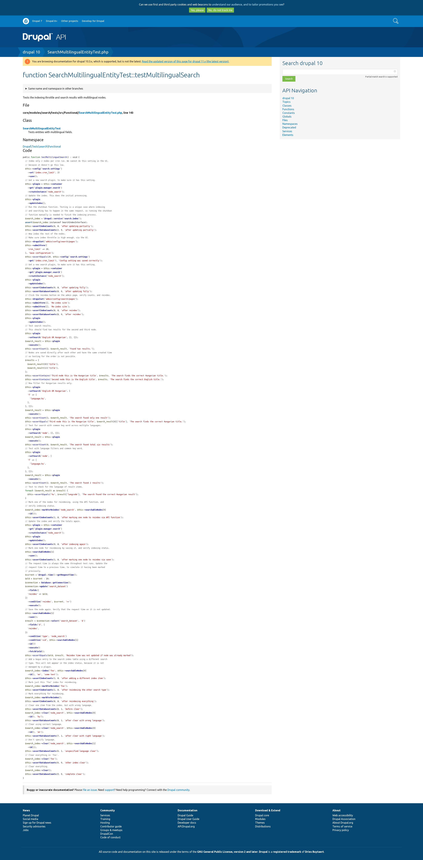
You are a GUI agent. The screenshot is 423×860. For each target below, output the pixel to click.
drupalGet (38, 241)
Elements (287, 134)
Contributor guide (111, 826)
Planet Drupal (31, 815)
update (43, 586)
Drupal (263, 851)
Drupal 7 (37, 21)
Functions (288, 109)
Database (46, 582)
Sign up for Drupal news (37, 822)
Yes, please (197, 10)
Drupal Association (343, 818)
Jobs (26, 830)
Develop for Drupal (93, 21)
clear (45, 713)
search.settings (51, 169)
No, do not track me (220, 10)
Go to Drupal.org (26, 21)
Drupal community (178, 789)
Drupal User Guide (188, 818)
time (50, 575)
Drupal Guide (185, 815)
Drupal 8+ (51, 21)
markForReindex (50, 510)
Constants (288, 112)
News (26, 810)
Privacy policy (340, 830)
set (31, 172)
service (58, 218)
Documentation (187, 810)
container (57, 184)
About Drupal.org (342, 822)
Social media (30, 818)
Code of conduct (110, 837)
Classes (286, 105)
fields (33, 590)
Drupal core (262, 815)
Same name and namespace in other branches (55, 88)
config (36, 169)
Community (107, 810)
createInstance (38, 192)
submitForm (39, 245)
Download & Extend (267, 810)
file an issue (90, 789)
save (32, 176)
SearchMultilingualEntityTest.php (78, 52)
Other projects (69, 21)
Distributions (263, 826)
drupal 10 (31, 52)
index (45, 671)
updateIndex (36, 203)
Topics (286, 101)
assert (28, 222)
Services (287, 131)
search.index (71, 218)
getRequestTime (66, 575)
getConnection (60, 582)
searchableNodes (94, 510)
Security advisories (34, 826)
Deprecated (289, 127)
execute (34, 345)
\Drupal (48, 218)
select (55, 621)
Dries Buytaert (314, 851)
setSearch (35, 337)
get (31, 188)
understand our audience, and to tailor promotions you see (247, 4)
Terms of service (342, 826)
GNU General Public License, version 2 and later (227, 851)
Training (105, 818)
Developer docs (187, 822)
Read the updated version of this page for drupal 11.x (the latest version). (185, 61)
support (109, 789)
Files (285, 120)
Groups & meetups (111, 830)
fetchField (35, 651)
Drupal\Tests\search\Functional (42, 146)
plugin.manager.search (48, 188)
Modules (260, 818)
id (31, 513)
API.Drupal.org (186, 826)
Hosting (105, 822)
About (336, 810)
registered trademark (287, 851)
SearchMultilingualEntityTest (42, 128)
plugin (36, 184)
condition (35, 602)
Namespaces (290, 123)
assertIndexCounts (43, 226)
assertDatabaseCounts (44, 230)
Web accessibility (342, 815)
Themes (260, 822)
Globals (286, 116)
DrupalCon (106, 833)
